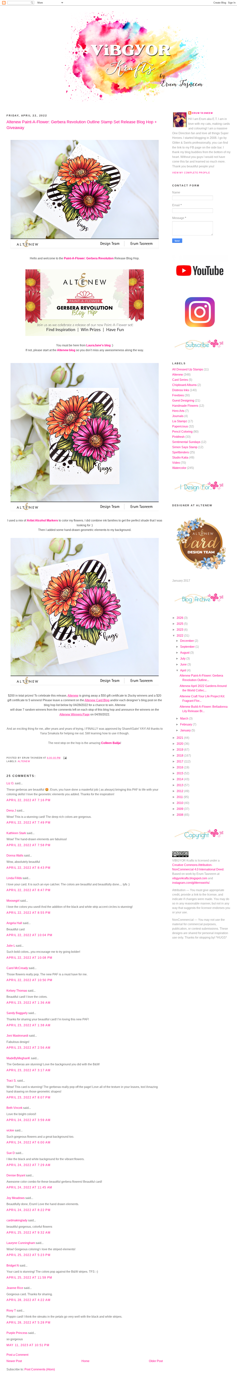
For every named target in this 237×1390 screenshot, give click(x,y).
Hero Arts (178, 410)
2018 (180, 755)
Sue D (10, 1153)
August (185, 652)
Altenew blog (65, 350)
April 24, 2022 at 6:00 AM (28, 1142)
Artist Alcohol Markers (43, 520)
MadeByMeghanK (18, 1058)
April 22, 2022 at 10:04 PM (29, 935)
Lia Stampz (179, 421)
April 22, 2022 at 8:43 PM (28, 867)
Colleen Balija (110, 743)
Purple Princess (16, 1332)
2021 (180, 737)
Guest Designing (183, 400)
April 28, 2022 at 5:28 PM (28, 1322)
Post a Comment (17, 1354)
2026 (180, 617)
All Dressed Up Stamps (187, 369)
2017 (180, 761)
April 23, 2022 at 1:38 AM (28, 1025)
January (185, 730)
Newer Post (14, 1361)
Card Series (180, 379)
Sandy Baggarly (17, 1013)
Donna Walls (14, 855)
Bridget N (12, 1265)
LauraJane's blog (98, 345)
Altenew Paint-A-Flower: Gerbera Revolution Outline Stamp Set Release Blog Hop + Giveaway (81, 125)
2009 (180, 808)
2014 (180, 779)
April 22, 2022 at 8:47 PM (28, 890)
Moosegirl (12, 900)
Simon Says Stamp (184, 447)
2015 (180, 773)
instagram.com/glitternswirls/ (190, 882)
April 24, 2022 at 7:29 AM (28, 1165)
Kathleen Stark (16, 833)
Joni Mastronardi (17, 1035)
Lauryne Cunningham (20, 1243)
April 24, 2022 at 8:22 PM (28, 1210)
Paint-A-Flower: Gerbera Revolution (89, 258)
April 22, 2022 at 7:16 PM (28, 800)
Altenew (24, 761)
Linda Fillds (14, 878)
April (183, 670)
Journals (177, 416)
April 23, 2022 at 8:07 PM (28, 1097)
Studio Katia (180, 457)
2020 (180, 743)
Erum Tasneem (202, 113)
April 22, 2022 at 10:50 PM (29, 980)
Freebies (178, 395)
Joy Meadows (15, 1198)
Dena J (11, 810)
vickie (10, 1130)
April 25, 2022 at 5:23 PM (28, 1255)
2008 (180, 814)
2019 (180, 749)
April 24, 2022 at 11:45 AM (29, 1187)
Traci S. (11, 1080)
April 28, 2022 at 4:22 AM (28, 1300)
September (187, 646)
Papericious (180, 426)
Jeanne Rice (14, 1287)
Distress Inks (180, 390)
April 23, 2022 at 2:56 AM (28, 1047)
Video (176, 462)
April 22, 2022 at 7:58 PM (28, 845)
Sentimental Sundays (186, 442)
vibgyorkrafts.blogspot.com (189, 878)
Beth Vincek (14, 1107)
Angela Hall (14, 923)
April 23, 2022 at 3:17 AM (28, 1070)
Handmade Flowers (185, 405)
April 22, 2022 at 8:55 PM (28, 912)
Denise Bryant (15, 1175)
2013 (180, 785)
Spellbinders (180, 452)
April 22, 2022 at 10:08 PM (29, 957)
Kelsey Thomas (16, 990)
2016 (180, 767)
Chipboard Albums (184, 385)
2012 (180, 791)
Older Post (156, 1361)
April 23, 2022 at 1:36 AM (28, 1002)
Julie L (10, 945)
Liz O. (10, 783)
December (187, 640)
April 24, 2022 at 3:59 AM (28, 1120)
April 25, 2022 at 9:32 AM (28, 1232)
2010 (180, 802)
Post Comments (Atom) (39, 1369)
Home (85, 1361)
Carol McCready (17, 968)
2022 (180, 635)
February (186, 724)
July (183, 658)
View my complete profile (191, 172)
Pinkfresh (178, 436)
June (183, 664)
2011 (180, 797)
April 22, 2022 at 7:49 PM (28, 822)
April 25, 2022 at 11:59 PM (29, 1277)
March (184, 718)
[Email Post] (64, 758)
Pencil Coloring (182, 431)
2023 (180, 629)
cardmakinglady (16, 1220)
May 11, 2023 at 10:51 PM (27, 1345)
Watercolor (179, 467)
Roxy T (11, 1310)
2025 (180, 623)
